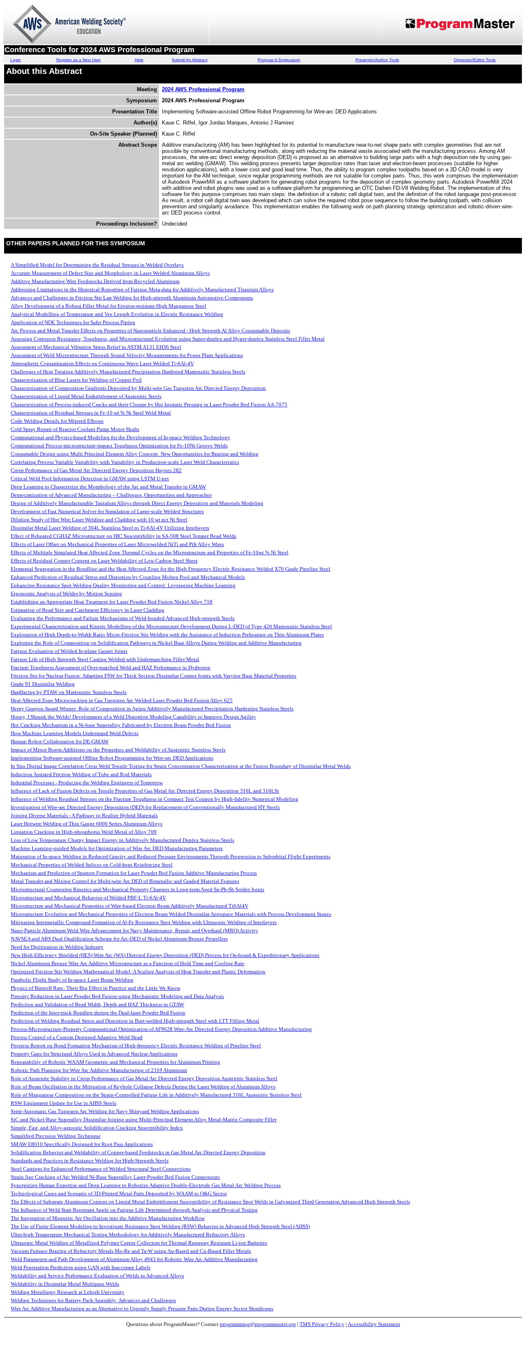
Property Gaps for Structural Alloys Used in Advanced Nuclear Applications (94, 1054)
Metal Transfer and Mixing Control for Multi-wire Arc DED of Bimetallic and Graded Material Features (125, 881)
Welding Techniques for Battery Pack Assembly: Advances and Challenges (93, 1300)
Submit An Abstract (190, 60)
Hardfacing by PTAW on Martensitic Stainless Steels (69, 692)
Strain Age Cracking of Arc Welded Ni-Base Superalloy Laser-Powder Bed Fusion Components (115, 1177)
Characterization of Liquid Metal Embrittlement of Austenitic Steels (86, 396)
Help (139, 60)
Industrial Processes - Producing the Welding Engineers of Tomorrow (87, 782)
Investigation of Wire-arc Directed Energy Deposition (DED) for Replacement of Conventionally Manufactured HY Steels (145, 807)
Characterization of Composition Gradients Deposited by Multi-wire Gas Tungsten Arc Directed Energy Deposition (138, 388)
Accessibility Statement (374, 1324)
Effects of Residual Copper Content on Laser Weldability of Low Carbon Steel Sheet (104, 561)
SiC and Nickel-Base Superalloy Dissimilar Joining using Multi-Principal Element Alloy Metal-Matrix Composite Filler (144, 1119)
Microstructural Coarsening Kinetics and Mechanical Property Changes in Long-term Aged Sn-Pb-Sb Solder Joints (137, 889)
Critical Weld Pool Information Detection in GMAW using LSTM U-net (90, 478)
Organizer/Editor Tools (475, 60)
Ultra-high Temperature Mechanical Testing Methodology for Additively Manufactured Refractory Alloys (128, 1234)
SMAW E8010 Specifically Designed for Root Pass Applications (82, 1144)
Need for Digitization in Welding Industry (57, 947)
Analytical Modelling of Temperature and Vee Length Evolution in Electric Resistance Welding (117, 314)
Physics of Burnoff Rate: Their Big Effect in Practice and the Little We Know (95, 988)
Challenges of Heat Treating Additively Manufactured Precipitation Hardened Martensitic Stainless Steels (128, 372)
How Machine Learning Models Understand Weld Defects (74, 733)
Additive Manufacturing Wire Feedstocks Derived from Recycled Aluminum (95, 281)
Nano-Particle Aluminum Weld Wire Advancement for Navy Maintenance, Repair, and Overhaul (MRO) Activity (134, 930)
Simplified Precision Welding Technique (56, 1136)
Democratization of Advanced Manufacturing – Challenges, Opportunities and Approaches (111, 495)
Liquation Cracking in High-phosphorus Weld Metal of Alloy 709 (84, 832)
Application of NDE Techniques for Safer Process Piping (73, 322)
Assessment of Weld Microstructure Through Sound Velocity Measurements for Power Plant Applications (127, 355)
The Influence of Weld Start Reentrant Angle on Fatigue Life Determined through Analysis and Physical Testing (134, 1210)
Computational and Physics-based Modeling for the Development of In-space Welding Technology (120, 437)
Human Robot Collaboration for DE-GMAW (59, 741)
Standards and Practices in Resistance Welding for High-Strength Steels (89, 1161)
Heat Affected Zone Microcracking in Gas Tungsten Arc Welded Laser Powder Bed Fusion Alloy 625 (122, 700)
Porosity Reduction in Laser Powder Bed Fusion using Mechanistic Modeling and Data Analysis (117, 996)
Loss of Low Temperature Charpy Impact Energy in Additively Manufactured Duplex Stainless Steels (122, 840)
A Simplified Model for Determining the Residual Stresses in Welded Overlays (97, 265)
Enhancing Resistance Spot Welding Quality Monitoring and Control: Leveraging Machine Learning (123, 585)
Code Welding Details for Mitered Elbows (57, 421)
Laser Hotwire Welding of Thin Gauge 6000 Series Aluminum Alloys (86, 824)
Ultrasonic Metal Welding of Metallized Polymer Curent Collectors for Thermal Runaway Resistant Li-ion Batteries (139, 1243)
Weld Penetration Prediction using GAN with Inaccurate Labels (80, 1267)
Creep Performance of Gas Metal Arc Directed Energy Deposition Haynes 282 (96, 470)
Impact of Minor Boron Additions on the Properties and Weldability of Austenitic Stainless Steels (118, 750)
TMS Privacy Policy (322, 1324)
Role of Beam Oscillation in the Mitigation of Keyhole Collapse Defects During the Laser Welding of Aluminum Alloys (143, 1087)
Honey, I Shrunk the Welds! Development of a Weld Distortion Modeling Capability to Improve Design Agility (133, 717)
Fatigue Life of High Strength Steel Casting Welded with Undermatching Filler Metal (105, 659)
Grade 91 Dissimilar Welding (43, 684)
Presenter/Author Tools (377, 60)
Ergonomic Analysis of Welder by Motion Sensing (66, 593)
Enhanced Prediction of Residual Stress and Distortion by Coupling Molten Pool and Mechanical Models (128, 577)
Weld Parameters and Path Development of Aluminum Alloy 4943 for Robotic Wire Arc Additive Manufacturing (134, 1259)
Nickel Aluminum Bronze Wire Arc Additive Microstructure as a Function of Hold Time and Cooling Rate (128, 963)
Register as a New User (78, 60)
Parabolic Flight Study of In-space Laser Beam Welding (72, 980)
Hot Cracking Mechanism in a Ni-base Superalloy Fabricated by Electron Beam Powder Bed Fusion (121, 725)
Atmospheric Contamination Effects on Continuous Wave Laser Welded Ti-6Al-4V (102, 363)
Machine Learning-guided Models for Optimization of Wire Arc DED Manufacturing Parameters (117, 848)
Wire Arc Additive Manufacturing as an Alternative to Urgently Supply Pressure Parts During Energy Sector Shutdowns (142, 1308)
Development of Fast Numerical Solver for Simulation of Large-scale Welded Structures (107, 511)
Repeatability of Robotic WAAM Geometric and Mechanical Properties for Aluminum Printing (115, 1062)
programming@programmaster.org (258, 1324)
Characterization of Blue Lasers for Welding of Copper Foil (76, 380)
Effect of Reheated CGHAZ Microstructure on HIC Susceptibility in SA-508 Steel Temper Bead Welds (123, 536)
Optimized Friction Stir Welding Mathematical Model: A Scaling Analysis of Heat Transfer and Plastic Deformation (138, 972)
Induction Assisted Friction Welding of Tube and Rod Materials (81, 774)
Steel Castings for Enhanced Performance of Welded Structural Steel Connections (101, 1169)
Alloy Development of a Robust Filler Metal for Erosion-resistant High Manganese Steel (108, 306)
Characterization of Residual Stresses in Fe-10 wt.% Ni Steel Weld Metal (91, 413)
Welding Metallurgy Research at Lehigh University (68, 1292)
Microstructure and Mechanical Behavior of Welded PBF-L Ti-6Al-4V (88, 898)
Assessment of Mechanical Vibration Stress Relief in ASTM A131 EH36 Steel (96, 347)
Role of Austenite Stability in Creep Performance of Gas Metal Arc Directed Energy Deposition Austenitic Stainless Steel (144, 1078)
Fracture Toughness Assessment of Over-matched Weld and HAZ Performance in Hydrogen (110, 667)
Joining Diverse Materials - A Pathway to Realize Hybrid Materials (84, 815)
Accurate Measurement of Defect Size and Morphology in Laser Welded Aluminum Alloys (110, 273)
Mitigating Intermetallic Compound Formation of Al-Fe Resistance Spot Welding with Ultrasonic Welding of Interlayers (144, 922)
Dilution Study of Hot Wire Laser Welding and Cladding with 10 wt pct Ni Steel (99, 520)
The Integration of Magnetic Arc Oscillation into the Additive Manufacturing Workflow (108, 1218)
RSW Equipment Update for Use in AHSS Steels (63, 1103)
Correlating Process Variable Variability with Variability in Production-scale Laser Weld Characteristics (125, 462)
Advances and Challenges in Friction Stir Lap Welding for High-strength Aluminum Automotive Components (132, 298)
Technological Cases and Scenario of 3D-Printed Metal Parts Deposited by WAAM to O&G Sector (119, 1193)
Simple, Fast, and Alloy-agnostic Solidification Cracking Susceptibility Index (97, 1128)
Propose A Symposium (279, 60)
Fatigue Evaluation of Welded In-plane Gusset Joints (69, 651)
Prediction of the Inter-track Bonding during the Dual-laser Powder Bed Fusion (98, 1013)
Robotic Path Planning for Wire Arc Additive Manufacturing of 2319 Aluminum (99, 1070)
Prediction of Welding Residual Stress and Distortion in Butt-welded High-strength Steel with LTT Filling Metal (135, 1021)
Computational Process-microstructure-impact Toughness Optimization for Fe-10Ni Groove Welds (119, 446)
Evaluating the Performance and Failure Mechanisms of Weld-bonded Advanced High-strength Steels (123, 618)
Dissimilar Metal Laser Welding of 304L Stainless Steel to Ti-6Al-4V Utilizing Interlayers (110, 528)
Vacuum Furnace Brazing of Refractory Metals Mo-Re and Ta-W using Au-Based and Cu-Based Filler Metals (131, 1251)
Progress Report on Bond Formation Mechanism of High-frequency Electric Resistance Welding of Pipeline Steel (136, 1045)
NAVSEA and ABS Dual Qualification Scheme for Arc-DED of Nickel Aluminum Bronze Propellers (119, 939)
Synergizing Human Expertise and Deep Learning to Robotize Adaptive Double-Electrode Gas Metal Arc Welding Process (146, 1185)
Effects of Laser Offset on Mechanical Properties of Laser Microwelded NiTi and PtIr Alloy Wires (117, 544)
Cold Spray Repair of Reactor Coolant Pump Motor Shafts (75, 429)
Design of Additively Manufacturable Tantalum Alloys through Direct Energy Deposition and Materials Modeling (137, 503)
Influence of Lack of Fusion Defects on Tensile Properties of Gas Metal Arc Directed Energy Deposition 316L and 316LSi (145, 791)
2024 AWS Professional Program (203, 89)
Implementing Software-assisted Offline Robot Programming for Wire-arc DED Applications (112, 758)
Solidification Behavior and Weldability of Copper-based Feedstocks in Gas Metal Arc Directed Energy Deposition (138, 1152)
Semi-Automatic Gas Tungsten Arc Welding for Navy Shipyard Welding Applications (105, 1111)
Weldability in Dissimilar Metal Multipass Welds (65, 1284)
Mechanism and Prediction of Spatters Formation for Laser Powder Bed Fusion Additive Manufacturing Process (134, 873)
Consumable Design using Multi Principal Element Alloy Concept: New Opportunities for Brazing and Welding (134, 454)
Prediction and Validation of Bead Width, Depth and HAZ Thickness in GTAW (97, 1004)
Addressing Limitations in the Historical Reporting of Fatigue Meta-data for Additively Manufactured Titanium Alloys (142, 289)
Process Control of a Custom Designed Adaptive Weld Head (77, 1037)
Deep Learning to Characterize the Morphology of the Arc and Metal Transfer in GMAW (108, 487)
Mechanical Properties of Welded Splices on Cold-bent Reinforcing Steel (92, 865)
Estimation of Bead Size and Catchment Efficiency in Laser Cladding (87, 610)
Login (15, 60)
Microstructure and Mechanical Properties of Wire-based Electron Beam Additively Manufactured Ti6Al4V (129, 906)
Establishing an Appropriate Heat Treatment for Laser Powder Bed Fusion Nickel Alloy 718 (111, 602)
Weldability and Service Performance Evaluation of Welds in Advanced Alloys (97, 1276)
